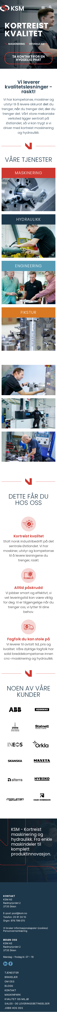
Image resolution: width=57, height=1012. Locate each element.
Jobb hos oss (14, 1007)
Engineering (28, 266)
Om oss (9, 981)
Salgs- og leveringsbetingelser (27, 1003)
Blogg (9, 985)
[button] (43, 7)
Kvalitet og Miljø (17, 999)
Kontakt (10, 990)
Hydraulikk (28, 219)
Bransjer (11, 977)
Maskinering (28, 173)
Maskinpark (13, 994)
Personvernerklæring (15, 930)
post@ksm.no (19, 913)
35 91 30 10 (19, 916)
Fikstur (28, 312)
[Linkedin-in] (5, 964)
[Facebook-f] (10, 964)
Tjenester (12, 972)
